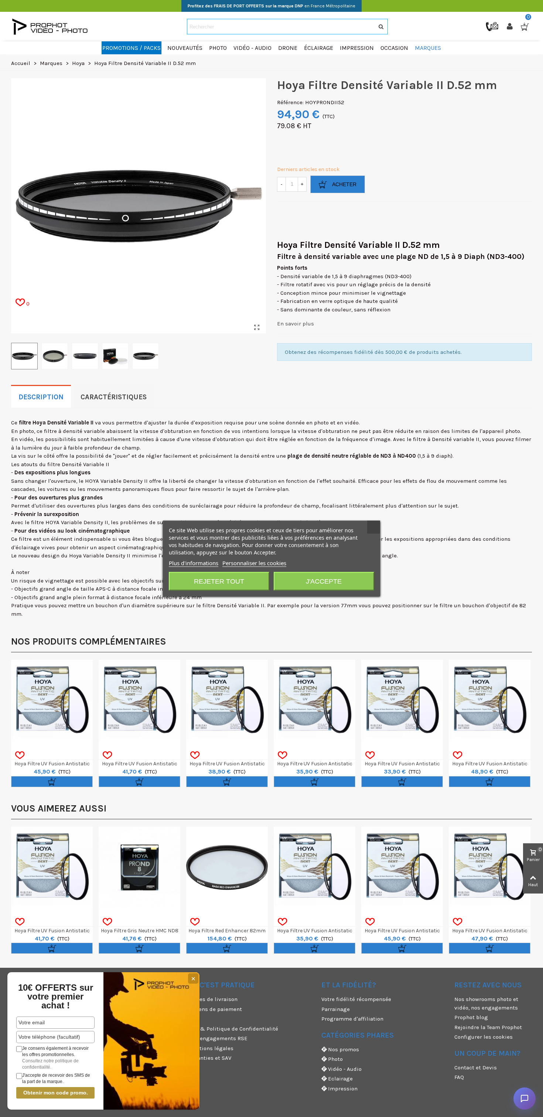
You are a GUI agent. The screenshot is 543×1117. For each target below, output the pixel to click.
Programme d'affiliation (352, 1018)
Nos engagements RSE (217, 1038)
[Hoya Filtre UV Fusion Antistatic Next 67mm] (402, 700)
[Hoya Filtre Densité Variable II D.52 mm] (256, 327)
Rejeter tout (219, 581)
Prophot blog (471, 1017)
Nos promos (343, 1049)
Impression (343, 1088)
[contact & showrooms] (492, 26)
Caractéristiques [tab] (114, 397)
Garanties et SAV (209, 1058)
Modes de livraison (213, 999)
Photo (335, 1059)
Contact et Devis (475, 1067)
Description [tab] (41, 397)
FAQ (459, 1077)
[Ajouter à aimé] (20, 755)
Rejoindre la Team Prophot (488, 1027)
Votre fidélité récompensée (356, 999)
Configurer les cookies (483, 1037)
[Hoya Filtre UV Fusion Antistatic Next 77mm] (227, 700)
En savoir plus (295, 323)
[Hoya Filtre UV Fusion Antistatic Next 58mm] (489, 867)
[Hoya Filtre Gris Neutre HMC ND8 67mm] (139, 867)
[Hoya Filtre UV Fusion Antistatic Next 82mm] (139, 700)
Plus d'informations (193, 563)
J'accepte (324, 581)
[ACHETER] (52, 781)
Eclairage (340, 1078)
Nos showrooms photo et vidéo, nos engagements (486, 1003)
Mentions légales (210, 1048)
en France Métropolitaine (271, 5)
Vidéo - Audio (345, 1069)
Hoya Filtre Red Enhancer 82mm (227, 931)
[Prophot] (51, 26)
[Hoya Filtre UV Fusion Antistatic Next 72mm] (314, 700)
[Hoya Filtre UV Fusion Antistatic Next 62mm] (489, 700)
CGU (193, 1018)
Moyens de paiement (215, 1009)
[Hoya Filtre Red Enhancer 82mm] (227, 867)
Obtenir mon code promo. (55, 1093)
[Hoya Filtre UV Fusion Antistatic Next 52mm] (52, 700)
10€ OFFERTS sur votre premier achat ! (55, 996)
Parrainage (335, 1009)
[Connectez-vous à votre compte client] (510, 26)
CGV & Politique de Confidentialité (233, 1028)
